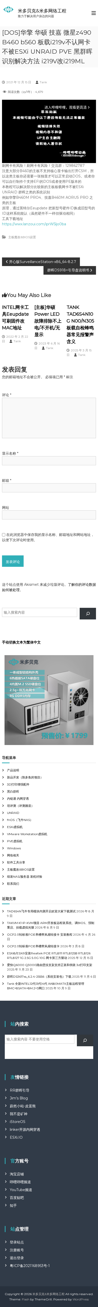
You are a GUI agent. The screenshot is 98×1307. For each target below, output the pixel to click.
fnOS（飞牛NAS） (20, 820)
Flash (25, 1299)
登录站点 (17, 1242)
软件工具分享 (16, 862)
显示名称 (10, 453)
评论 (6, 395)
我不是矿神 (18, 1114)
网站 (5, 507)
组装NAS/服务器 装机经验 (24, 876)
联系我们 (13, 884)
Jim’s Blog (19, 1098)
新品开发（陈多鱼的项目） (25, 777)
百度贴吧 (17, 1197)
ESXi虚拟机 (15, 827)
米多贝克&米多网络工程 (42, 11)
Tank (43, 82)
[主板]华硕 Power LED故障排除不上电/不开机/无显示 (48, 321)
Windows (14, 848)
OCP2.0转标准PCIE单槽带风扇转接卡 (33, 946)
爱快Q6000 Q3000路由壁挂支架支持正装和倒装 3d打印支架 (49, 965)
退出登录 (17, 1258)
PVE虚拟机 (14, 841)
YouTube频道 (21, 1190)
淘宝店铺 (17, 1174)
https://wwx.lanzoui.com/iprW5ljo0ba (34, 224)
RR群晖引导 (19, 1090)
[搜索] (88, 614)
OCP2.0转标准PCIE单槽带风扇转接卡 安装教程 (39, 934)
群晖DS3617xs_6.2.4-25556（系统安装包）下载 (39, 976)
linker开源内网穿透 (25, 1129)
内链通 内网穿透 (18, 798)
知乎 (13, 1205)
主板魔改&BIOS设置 (22, 237)
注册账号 (17, 1250)
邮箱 (6, 480)
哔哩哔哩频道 (20, 1182)
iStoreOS (17, 1121)
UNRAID (13, 813)
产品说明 (13, 770)
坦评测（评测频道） (20, 806)
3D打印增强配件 (18, 784)
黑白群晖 (13, 791)
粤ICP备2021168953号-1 (30, 1265)
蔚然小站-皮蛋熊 (23, 1106)
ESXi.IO (16, 1137)
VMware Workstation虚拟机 (27, 834)
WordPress (81, 1299)
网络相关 (13, 855)
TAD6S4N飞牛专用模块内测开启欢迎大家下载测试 (41, 911)
